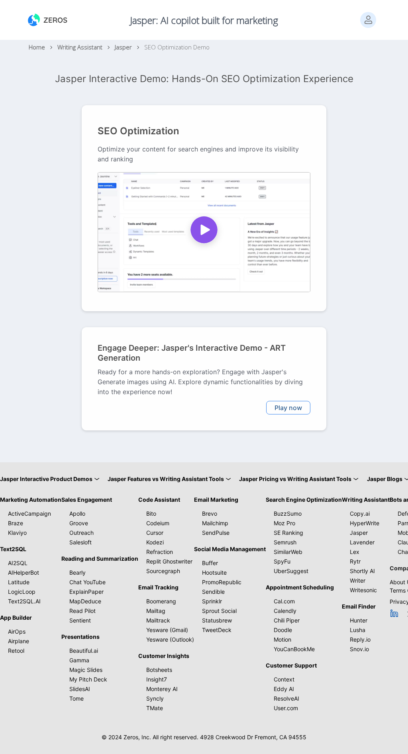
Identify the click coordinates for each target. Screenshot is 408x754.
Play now (288, 408)
